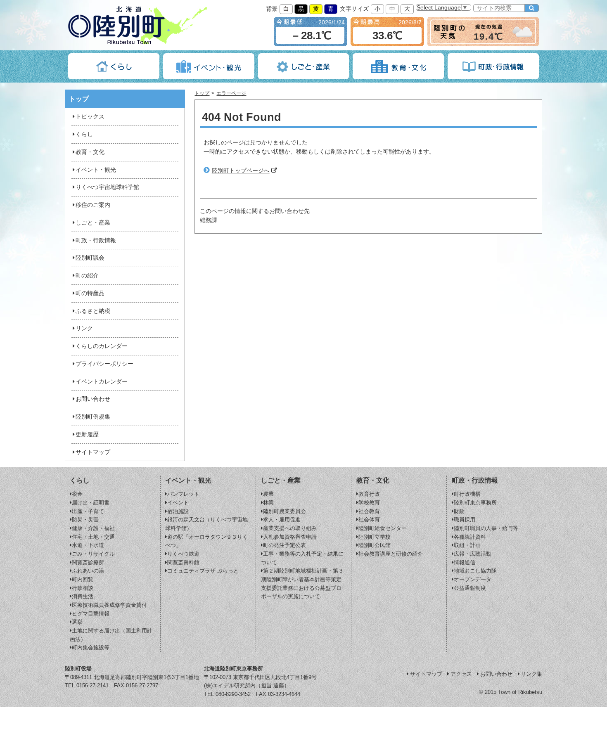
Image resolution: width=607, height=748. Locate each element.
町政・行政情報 (96, 240)
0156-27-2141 (92, 685)
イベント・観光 (96, 170)
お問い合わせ (93, 399)
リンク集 (531, 674)
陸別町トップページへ (241, 171)
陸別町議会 (90, 258)
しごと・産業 (93, 223)
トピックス (90, 117)
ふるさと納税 (93, 311)
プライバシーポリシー (104, 364)
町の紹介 (87, 275)
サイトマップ (93, 452)
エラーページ (231, 93)
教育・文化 (90, 152)
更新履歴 (87, 434)
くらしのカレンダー (102, 346)
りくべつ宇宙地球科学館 (107, 187)
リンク (84, 328)
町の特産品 (90, 293)
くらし (84, 134)
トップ (201, 93)
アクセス (461, 674)
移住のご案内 (93, 205)
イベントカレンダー (102, 382)
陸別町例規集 (93, 417)
